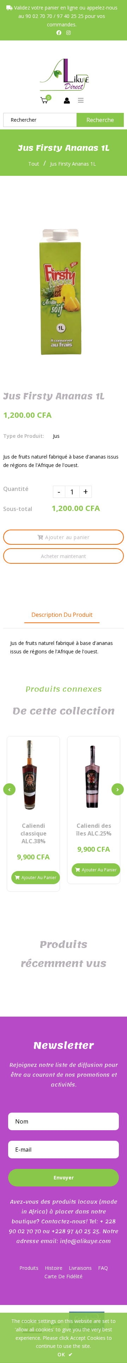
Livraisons (80, 1268)
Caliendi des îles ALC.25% (93, 829)
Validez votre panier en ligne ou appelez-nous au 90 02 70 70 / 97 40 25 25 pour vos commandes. (65, 16)
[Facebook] (58, 32)
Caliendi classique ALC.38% (33, 833)
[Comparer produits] (21, 808)
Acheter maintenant (63, 556)
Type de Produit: (23, 436)
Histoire (53, 1268)
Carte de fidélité (63, 1276)
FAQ (103, 1268)
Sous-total (17, 509)
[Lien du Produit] (45, 808)
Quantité (16, 489)
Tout (33, 163)
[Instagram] (68, 32)
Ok (65, 1354)
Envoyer (64, 1177)
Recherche (100, 120)
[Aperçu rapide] (33, 808)
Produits (28, 1268)
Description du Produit (61, 615)
